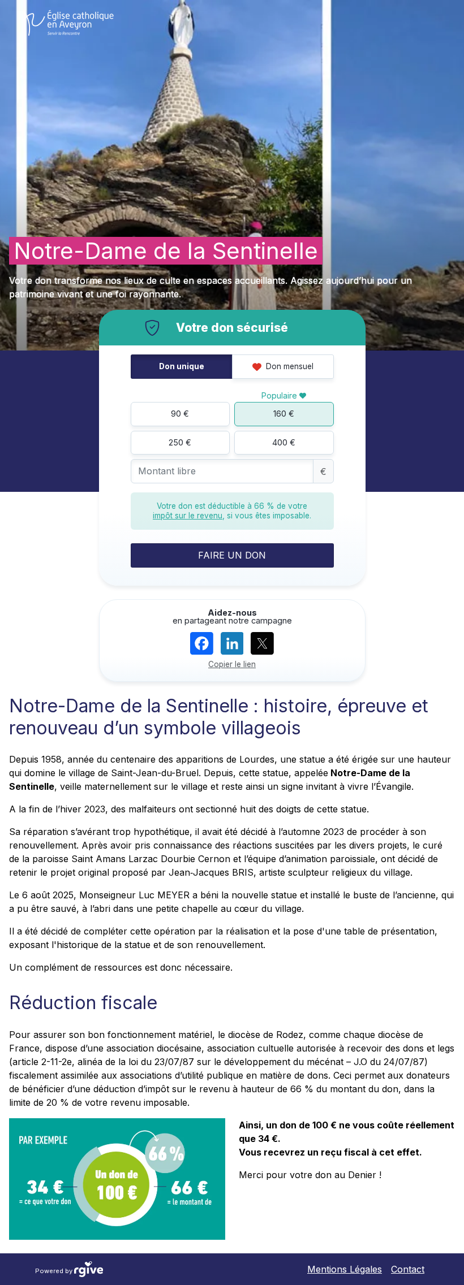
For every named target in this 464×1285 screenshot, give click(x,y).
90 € (180, 413)
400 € (283, 442)
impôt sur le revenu (187, 515)
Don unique (181, 366)
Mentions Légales (344, 1269)
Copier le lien (232, 664)
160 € (283, 413)
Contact (407, 1269)
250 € (180, 442)
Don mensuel (288, 366)
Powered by (54, 1270)
